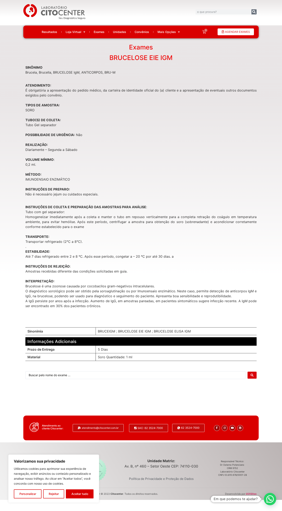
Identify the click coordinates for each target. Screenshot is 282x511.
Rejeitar (54, 494)
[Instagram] (225, 428)
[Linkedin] (240, 428)
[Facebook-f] (217, 428)
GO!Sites (251, 493)
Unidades (119, 32)
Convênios (142, 32)
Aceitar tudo (79, 494)
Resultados (49, 32)
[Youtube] (232, 428)
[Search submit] (252, 375)
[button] (270, 499)
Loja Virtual (73, 32)
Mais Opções (167, 32)
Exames (99, 32)
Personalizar (27, 494)
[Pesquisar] (254, 11)
